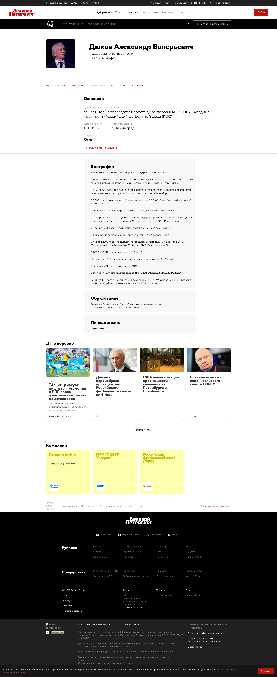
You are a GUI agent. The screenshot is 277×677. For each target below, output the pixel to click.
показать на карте (132, 607)
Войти (261, 12)
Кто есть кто (129, 571)
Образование (97, 85)
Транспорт (162, 546)
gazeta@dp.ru (193, 595)
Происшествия (194, 557)
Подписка (67, 605)
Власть (189, 546)
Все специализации (110, 506)
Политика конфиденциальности (205, 633)
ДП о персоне (118, 85)
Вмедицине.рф (194, 571)
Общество (191, 551)
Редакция (67, 600)
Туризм (160, 551)
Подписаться (162, 3)
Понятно (266, 671)
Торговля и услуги (132, 551)
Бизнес (97, 551)
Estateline (161, 571)
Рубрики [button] (103, 12)
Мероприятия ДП (102, 576)
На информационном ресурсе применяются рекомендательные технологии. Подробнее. (125, 651)
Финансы (98, 546)
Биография (78, 85)
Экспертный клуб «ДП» (105, 571)
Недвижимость (101, 557)
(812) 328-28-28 (164, 595)
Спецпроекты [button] (126, 12)
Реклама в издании (72, 611)
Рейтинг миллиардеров (136, 576)
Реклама (167, 12)
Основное (60, 85)
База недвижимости (167, 576)
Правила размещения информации (215, 506)
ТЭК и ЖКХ (162, 557)
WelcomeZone (193, 576)
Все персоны (88, 506)
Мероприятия (150, 12)
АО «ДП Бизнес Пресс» (74, 590)
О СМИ (65, 595)
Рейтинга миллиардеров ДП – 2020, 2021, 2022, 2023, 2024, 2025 (142, 273)
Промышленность (132, 546)
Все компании (69, 506)
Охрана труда (195, 647)
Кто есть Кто (184, 12)
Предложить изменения (102, 147)
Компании (137, 85)
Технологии (129, 557)
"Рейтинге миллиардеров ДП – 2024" (137, 280)
